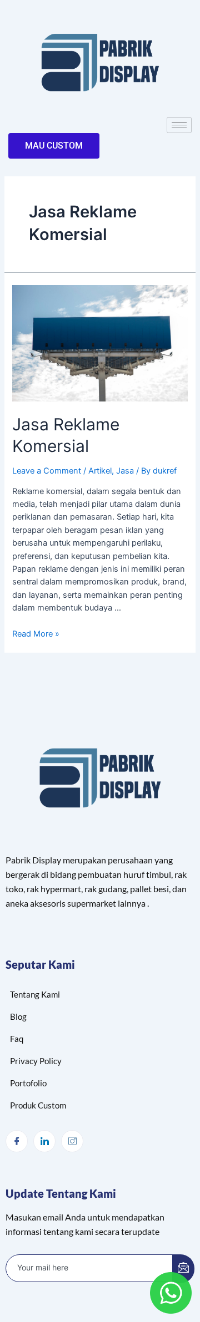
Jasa (125, 471)
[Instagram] (72, 1141)
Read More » (35, 634)
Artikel (100, 471)
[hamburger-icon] (179, 125)
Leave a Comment (46, 471)
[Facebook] (17, 1141)
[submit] (183, 1268)
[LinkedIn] (44, 1141)
